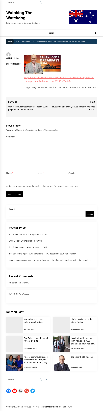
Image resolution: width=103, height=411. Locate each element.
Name (9, 173)
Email (40, 173)
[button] (96, 33)
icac (55, 87)
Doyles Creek (47, 87)
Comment (11, 137)
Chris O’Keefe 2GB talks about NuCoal (25, 241)
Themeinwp (66, 407)
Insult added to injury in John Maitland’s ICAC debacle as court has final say (42, 254)
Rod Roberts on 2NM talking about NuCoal (28, 234)
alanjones (36, 87)
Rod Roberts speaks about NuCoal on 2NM (28, 247)
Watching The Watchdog (19, 15)
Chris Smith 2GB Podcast (82, 357)
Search (12, 209)
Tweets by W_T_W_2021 (19, 294)
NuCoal (73, 87)
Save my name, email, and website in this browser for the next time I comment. (44, 186)
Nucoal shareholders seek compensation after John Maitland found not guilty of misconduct (50, 260)
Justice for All (12, 58)
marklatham (63, 87)
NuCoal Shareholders (86, 87)
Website (71, 173)
